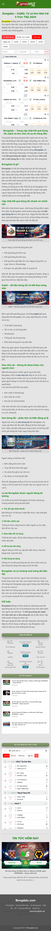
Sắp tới (30, 756)
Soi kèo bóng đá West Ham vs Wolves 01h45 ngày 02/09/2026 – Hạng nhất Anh (30, 681)
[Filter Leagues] (46, 751)
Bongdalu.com (25, 900)
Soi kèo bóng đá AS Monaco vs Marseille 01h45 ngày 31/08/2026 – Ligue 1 (27, 713)
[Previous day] (5, 751)
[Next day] (24, 751)
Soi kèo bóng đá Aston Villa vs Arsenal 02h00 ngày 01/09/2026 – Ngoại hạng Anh (27, 702)
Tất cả (6, 756)
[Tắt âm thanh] (47, 52)
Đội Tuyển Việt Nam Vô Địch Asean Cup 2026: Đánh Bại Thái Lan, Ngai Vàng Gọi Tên (29, 723)
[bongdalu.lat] (25, 4)
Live (14, 756)
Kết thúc (22, 756)
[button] (3, 4)
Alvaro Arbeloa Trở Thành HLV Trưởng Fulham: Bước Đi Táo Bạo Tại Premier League (29, 692)
